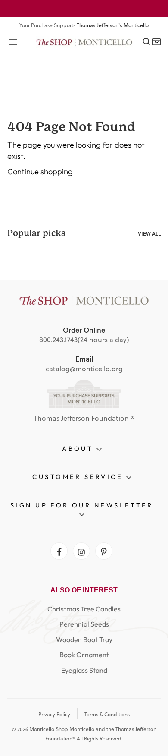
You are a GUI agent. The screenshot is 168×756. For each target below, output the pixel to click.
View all (149, 233)
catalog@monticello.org (84, 368)
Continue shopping (40, 171)
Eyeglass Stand (84, 670)
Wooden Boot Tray (84, 639)
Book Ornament (84, 654)
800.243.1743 (58, 339)
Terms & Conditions (107, 714)
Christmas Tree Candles (84, 609)
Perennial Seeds (84, 624)
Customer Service (79, 476)
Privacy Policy (54, 714)
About (79, 448)
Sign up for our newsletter (81, 505)
